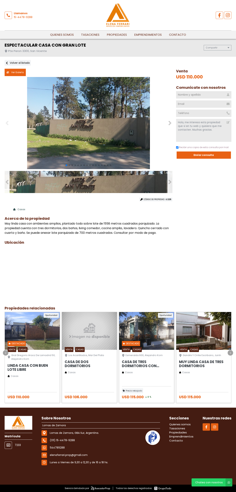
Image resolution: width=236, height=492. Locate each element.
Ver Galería (17, 72)
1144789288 (57, 447)
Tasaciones (90, 35)
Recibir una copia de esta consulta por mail (204, 147)
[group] (88, 123)
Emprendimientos (148, 35)
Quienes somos (62, 35)
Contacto (177, 35)
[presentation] (5, 353)
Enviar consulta (203, 155)
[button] (169, 123)
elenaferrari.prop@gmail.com (69, 455)
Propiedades (117, 35)
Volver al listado (19, 63)
